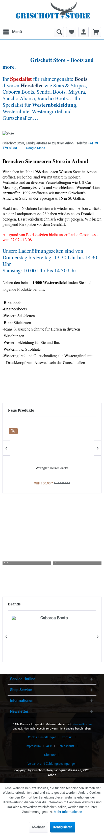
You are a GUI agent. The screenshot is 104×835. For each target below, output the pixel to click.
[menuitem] (12, 32)
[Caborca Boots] (52, 636)
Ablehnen (38, 827)
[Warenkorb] (96, 32)
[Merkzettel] (71, 32)
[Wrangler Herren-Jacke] (52, 442)
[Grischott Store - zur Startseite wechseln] (53, 13)
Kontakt (67, 737)
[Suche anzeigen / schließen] (59, 32)
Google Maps (35, 148)
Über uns (50, 755)
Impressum (33, 746)
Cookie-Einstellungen (42, 737)
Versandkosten (82, 724)
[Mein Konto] (84, 32)
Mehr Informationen (68, 812)
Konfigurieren (62, 827)
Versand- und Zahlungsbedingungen (52, 764)
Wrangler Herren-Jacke (52, 468)
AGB (49, 746)
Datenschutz (66, 746)
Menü (17, 31)
